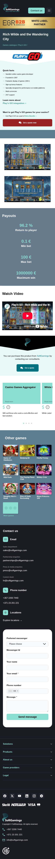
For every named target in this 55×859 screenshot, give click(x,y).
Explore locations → (12, 620)
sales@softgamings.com (15, 550)
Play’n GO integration (13, 103)
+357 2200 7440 (10, 598)
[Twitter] (12, 796)
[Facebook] (4, 796)
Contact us (36, 10)
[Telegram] (41, 796)
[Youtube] (19, 796)
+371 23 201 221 (11, 603)
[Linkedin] (26, 796)
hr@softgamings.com (13, 580)
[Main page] (12, 8)
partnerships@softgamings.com (18, 560)
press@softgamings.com (15, 570)
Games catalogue (10, 45)
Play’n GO (22, 45)
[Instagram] (34, 796)
